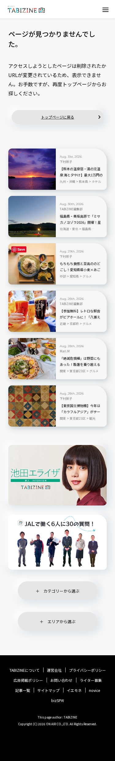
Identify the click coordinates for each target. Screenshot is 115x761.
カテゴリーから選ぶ (61, 591)
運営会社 (54, 670)
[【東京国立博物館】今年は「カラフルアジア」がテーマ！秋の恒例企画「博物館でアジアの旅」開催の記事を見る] (32, 406)
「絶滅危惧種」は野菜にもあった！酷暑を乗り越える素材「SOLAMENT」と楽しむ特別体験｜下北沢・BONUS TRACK (80, 364)
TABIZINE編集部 (71, 209)
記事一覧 (22, 690)
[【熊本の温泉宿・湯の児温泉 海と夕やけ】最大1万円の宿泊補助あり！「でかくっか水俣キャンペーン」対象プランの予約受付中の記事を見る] (32, 169)
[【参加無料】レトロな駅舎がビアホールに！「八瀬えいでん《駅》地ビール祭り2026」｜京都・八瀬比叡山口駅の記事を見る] (32, 311)
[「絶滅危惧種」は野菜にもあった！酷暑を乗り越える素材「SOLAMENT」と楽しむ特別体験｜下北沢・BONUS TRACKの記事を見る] (32, 358)
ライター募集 (91, 680)
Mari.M (65, 351)
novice (94, 690)
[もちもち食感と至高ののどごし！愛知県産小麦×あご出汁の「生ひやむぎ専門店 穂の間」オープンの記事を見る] (32, 264)
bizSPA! (57, 700)
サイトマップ (48, 690)
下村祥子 (66, 162)
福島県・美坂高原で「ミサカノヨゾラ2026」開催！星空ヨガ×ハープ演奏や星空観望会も (80, 222)
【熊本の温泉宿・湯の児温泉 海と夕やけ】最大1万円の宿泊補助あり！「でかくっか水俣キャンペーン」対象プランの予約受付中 (81, 175)
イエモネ (74, 690)
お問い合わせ (61, 680)
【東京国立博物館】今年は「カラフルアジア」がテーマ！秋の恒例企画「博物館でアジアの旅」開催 (80, 412)
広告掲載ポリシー (28, 680)
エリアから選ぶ (61, 621)
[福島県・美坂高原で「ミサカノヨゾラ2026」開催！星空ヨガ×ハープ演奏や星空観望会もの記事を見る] (32, 216)
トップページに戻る (57, 116)
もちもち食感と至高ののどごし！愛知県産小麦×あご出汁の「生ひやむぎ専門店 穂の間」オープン (80, 270)
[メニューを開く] (105, 9)
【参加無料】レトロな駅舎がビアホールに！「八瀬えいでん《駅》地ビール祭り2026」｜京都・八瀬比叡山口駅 (80, 317)
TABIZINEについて (25, 670)
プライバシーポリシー (87, 670)
